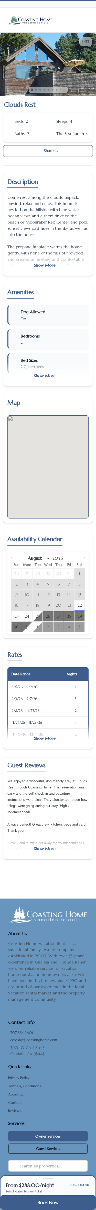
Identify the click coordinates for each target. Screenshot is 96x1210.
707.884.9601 (21, 1032)
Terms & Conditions (24, 1086)
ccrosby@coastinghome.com (33, 1040)
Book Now (48, 1202)
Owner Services (48, 1136)
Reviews (14, 1110)
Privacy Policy (18, 1077)
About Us (16, 1094)
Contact (15, 1102)
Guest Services (48, 1148)
